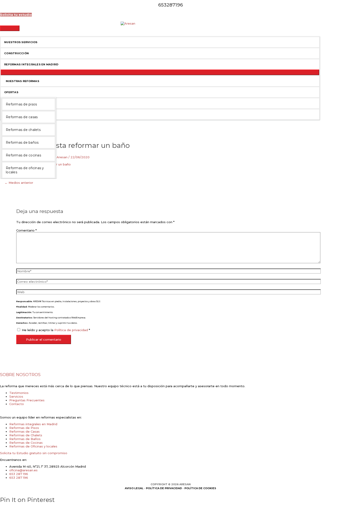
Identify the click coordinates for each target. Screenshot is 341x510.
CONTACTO (13, 114)
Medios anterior (19, 182)
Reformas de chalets (23, 130)
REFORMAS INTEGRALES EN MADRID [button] (31, 64)
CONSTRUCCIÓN (16, 53)
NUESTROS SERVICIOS (21, 42)
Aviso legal (134, 488)
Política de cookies (200, 488)
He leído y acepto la (56, 330)
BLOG (8, 103)
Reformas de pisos (21, 104)
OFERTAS (11, 92)
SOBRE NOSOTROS (20, 374)
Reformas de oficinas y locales (25, 170)
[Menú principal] (9, 28)
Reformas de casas (22, 117)
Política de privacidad (71, 330)
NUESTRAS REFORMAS (21, 81)
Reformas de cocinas (23, 155)
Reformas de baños (22, 142)
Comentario (26, 230)
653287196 (170, 5)
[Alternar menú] (160, 72)
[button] (16, 15)
